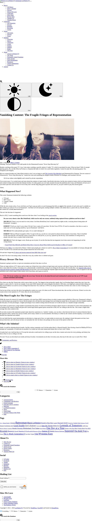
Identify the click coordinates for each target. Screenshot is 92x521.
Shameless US (22, 431)
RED (89, 428)
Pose (86, 428)
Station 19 (45, 431)
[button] (1, 82)
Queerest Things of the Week (12, 412)
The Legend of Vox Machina (53, 173)
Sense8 (16, 431)
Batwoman (21, 422)
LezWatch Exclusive (9, 408)
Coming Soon (76, 423)
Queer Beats (7, 411)
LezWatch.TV (19, 508)
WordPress (34, 508)
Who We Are (7, 442)
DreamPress (54, 508)
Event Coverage (8, 403)
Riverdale (3, 431)
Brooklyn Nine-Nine (47, 423)
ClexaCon (70, 423)
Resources (6, 450)
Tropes (32, 434)
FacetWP (39, 508)
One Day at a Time (55, 428)
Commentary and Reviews (9, 340)
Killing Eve (56, 426)
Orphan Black (81, 428)
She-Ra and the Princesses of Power (34, 431)
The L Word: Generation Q (60, 248)
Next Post (7, 381)
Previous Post (9, 380)
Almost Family (6, 423)
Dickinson (83, 423)
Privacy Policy (8, 448)
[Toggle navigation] (31, 1)
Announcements (8, 400)
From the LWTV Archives (11, 404)
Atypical (12, 423)
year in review (53, 215)
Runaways (11, 431)
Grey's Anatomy (30, 426)
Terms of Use (7, 446)
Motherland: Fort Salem (31, 428)
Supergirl (69, 431)
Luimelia (9, 428)
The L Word (7, 347)
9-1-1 (1, 423)
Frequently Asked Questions (12, 445)
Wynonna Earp (46, 433)
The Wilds (27, 434)
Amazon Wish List (9, 451)
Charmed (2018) (62, 423)
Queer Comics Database (10, 501)
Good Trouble (19, 426)
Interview (6, 406)
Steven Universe (59, 431)
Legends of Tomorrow (71, 425)
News (5, 409)
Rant (5, 414)
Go (18, 392)
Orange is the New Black (71, 428)
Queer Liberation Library (11, 503)
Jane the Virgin (47, 426)
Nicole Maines (43, 428)
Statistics (52, 431)
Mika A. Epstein (14, 162)
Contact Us (7, 443)
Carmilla (55, 423)
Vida (36, 434)
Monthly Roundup (17, 428)
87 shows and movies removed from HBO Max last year (29, 252)
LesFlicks (6, 500)
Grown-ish (38, 426)
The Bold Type (80, 431)
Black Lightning (34, 423)
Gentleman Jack (8, 426)
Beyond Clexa (8, 498)
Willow (10, 248)
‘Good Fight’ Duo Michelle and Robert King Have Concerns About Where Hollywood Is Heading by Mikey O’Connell (38, 245)
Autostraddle (7, 497)
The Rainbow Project (10, 505)
